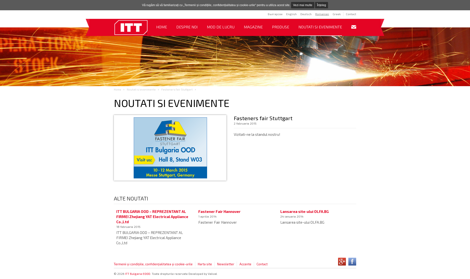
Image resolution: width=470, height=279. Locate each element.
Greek (337, 14)
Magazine (253, 26)
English (291, 14)
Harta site (205, 264)
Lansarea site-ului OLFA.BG (304, 211)
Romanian (322, 14)
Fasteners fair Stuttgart (177, 89)
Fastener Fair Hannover (219, 211)
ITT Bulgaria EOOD (137, 273)
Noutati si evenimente (320, 26)
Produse (280, 26)
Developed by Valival (202, 273)
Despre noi (187, 26)
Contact (351, 14)
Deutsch (306, 14)
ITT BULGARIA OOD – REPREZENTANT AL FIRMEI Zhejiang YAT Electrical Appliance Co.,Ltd (152, 216)
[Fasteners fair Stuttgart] (131, 27)
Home (161, 26)
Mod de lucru (221, 26)
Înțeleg (321, 5)
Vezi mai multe (302, 5)
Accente (245, 264)
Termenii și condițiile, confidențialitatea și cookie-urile (153, 264)
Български (275, 14)
